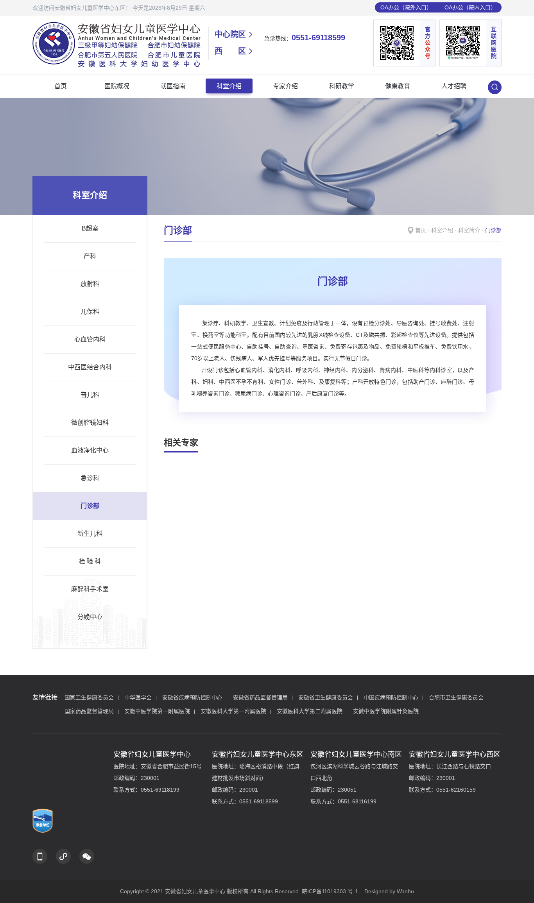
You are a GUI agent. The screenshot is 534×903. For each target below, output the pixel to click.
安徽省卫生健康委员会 (325, 697)
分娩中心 (89, 616)
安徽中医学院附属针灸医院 (386, 711)
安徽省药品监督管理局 (260, 697)
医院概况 (116, 86)
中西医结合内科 (90, 367)
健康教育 (397, 86)
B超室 (90, 228)
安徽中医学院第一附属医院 (157, 711)
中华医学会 (138, 697)
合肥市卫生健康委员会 (456, 697)
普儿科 (90, 395)
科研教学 (341, 86)
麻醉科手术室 (90, 589)
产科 (90, 256)
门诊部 (90, 505)
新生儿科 (89, 533)
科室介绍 (229, 86)
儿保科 (90, 311)
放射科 (90, 284)
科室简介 (469, 230)
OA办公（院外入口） (406, 7)
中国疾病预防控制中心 (391, 697)
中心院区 (230, 34)
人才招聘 (453, 86)
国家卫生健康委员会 (89, 697)
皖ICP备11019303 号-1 (331, 891)
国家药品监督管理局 (89, 711)
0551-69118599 (318, 37)
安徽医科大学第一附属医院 (233, 711)
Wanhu (405, 891)
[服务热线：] (39, 856)
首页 (60, 86)
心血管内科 (90, 339)
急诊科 (90, 478)
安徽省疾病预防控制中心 (192, 697)
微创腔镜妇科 (90, 422)
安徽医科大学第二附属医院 (309, 711)
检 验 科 (90, 561)
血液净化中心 (90, 450)
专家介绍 (285, 86)
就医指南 (172, 86)
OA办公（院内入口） (470, 7)
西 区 (230, 51)
